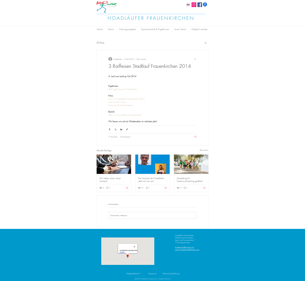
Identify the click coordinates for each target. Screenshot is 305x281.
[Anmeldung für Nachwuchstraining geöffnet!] (191, 164)
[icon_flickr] (188, 4)
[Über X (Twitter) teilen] (115, 129)
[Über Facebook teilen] (109, 129)
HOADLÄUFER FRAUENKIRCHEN (151, 18)
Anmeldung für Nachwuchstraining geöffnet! (190, 179)
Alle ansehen (204, 150)
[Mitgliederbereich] (205, 4)
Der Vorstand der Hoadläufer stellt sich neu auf (151, 179)
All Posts (100, 42)
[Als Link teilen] (127, 129)
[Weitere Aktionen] (195, 59)
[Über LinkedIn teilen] (121, 129)
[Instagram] (194, 4)
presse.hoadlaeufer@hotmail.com (187, 250)
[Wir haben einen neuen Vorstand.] (114, 164)
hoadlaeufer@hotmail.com (184, 247)
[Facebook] (199, 4)
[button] (205, 43)
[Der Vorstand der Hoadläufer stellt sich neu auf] (152, 164)
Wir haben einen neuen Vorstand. (110, 179)
